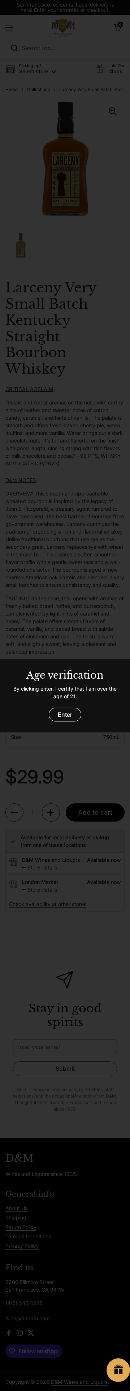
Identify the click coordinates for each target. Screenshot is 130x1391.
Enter (65, 714)
